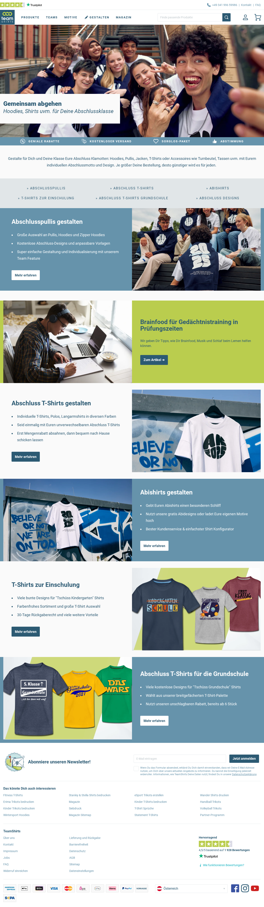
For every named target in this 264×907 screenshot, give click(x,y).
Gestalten (99, 17)
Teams (52, 17)
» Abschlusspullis (46, 188)
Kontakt (246, 5)
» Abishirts (217, 188)
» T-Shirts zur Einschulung (46, 198)
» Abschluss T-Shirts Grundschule (132, 198)
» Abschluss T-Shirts (132, 188)
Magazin (124, 17)
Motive (70, 17)
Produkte (30, 17)
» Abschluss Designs (217, 198)
